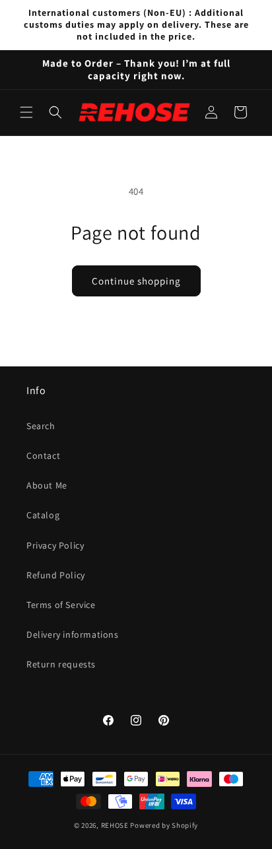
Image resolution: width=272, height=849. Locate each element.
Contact (43, 455)
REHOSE (115, 825)
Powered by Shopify (164, 825)
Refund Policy (55, 575)
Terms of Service (61, 605)
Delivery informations (72, 634)
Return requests (61, 664)
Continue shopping (136, 281)
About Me (46, 485)
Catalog (42, 515)
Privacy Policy (55, 545)
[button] (26, 112)
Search (40, 426)
